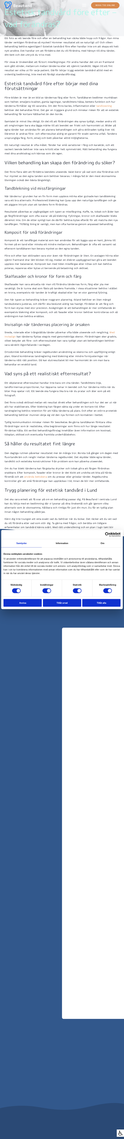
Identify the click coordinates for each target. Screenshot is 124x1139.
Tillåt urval (62, 602)
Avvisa (22, 602)
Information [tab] (62, 543)
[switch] (46, 590)
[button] (105, 5)
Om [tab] (102, 543)
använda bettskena (35, 476)
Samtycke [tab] (21, 543)
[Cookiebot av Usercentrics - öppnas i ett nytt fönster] (107, 534)
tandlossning (104, 105)
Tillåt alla (101, 602)
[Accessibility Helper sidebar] (120, 1133)
